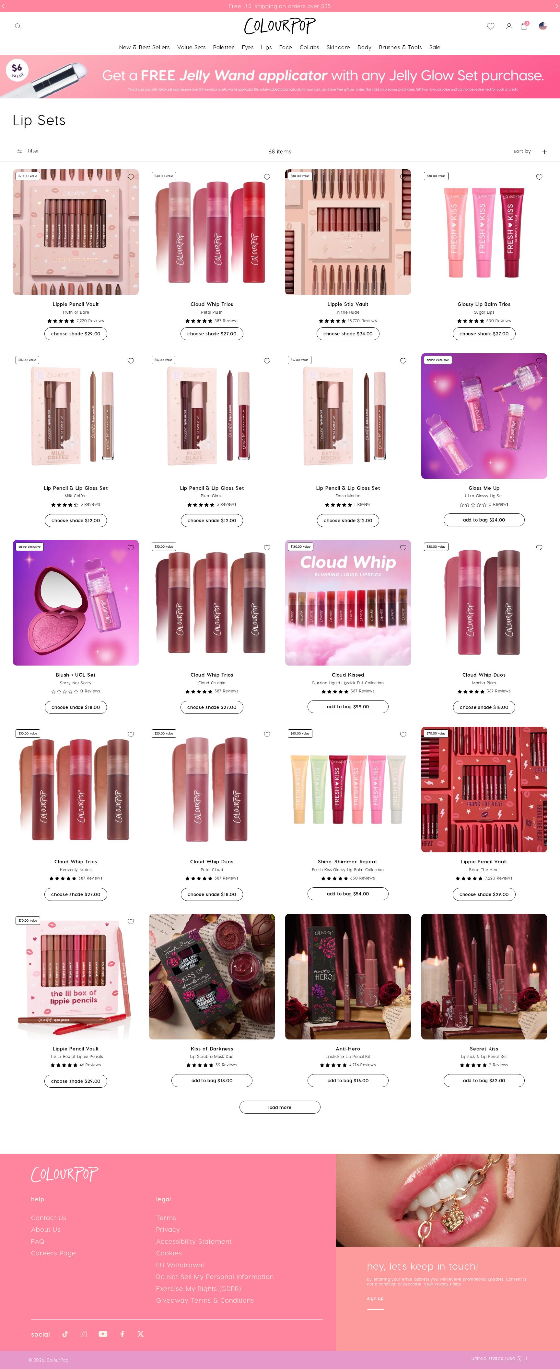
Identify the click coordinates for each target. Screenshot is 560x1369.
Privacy (168, 1229)
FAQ (38, 1241)
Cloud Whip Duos (484, 675)
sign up (375, 1299)
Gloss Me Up (484, 488)
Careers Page (53, 1253)
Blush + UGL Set (75, 675)
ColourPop (58, 1360)
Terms (166, 1217)
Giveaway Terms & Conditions (205, 1300)
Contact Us (48, 1217)
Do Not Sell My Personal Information (215, 1276)
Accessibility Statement (194, 1241)
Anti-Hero (348, 1048)
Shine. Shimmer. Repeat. (348, 861)
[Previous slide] (3, 6)
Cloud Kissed (348, 675)
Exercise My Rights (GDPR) (198, 1288)
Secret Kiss (484, 1048)
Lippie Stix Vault (348, 304)
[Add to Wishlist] (131, 177)
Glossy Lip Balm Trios (484, 304)
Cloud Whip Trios (212, 304)
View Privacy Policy (442, 1284)
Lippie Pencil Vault (76, 304)
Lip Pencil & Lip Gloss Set (76, 488)
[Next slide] (557, 6)
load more (280, 1107)
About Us (46, 1229)
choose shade (79, 333)
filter (33, 151)
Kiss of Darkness (212, 1048)
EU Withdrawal (180, 1265)
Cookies (169, 1253)
